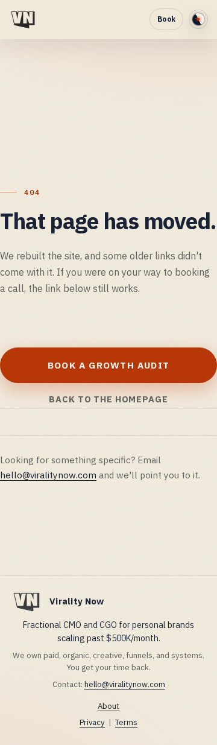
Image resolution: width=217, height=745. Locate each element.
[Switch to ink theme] (198, 19)
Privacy (92, 722)
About (108, 706)
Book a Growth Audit (108, 365)
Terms (126, 722)
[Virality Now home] (23, 19)
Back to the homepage (108, 399)
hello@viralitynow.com (48, 475)
